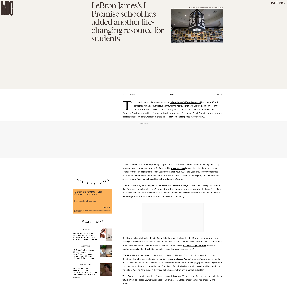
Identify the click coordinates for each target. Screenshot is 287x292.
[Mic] (7, 8)
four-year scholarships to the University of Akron (160, 179)
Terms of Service (104, 210)
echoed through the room (194, 245)
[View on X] (172, 217)
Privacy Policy (77, 211)
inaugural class (178, 168)
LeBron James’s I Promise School (185, 102)
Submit (107, 207)
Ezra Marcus (130, 95)
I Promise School (175, 117)
